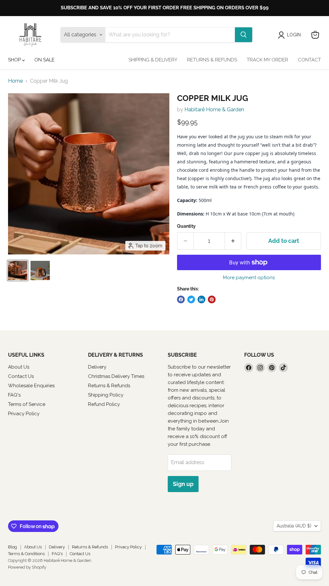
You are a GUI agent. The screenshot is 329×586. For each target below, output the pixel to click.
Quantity (186, 226)
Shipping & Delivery (153, 60)
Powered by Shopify (27, 567)
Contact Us (21, 376)
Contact (309, 60)
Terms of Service (26, 404)
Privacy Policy (24, 414)
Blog (12, 547)
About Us (18, 367)
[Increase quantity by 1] (233, 241)
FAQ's (14, 395)
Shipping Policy (105, 395)
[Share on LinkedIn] (201, 299)
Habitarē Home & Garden (214, 109)
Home (15, 81)
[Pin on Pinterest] (212, 299)
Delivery (97, 367)
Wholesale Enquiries (31, 386)
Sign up (183, 484)
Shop (15, 60)
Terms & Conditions (26, 553)
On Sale (44, 60)
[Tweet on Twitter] (191, 299)
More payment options (249, 277)
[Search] (243, 34)
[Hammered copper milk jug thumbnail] (40, 270)
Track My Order (267, 60)
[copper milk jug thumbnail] (17, 270)
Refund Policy (104, 404)
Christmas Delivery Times (116, 376)
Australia (294, 525)
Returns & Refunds (212, 60)
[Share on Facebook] (181, 299)
